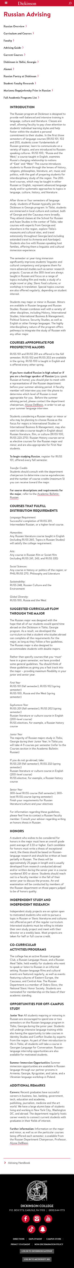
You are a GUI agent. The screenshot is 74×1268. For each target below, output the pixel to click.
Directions (18, 1239)
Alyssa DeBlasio (34, 404)
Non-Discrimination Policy (48, 1244)
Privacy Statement (20, 1244)
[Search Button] (70, 3)
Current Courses (13, 55)
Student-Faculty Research (19, 83)
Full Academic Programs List (20, 97)
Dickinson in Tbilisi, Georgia (20, 62)
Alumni (8, 69)
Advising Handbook (19, 1162)
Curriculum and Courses (18, 33)
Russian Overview (14, 26)
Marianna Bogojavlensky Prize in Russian (27, 90)
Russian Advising (27, 14)
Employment (35, 1239)
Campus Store (53, 1239)
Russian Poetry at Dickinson (20, 76)
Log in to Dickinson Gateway (37, 1251)
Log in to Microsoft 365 (37, 1259)
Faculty (8, 40)
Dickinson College (27, 3)
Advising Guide (12, 48)
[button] (26, 1219)
